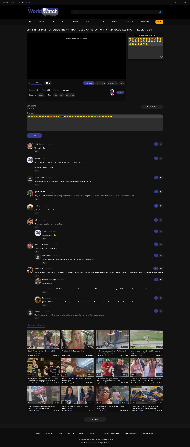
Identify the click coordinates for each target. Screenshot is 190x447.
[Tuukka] (30, 207)
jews (55, 95)
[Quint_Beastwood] (30, 245)
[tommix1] (30, 312)
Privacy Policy (130, 433)
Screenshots (112, 83)
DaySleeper (31, 355)
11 (132, 375)
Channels (129, 22)
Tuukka (37, 206)
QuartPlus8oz (40, 191)
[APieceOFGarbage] (38, 281)
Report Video (100, 83)
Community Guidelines (112, 433)
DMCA (81, 433)
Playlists (115, 22)
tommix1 (38, 311)
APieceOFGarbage (49, 279)
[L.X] (30, 221)
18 (29, 347)
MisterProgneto (41, 144)
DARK (22, 2)
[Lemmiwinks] (30, 270)
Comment (30, 113)
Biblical (41, 95)
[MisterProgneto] (30, 145)
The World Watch (92, 443)
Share (122, 83)
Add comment (152, 106)
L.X (36, 220)
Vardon (120, 92)
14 (98, 347)
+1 (161, 144)
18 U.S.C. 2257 (93, 433)
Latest (41, 22)
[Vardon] (112, 92)
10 (132, 402)
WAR (52, 22)
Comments (31, 106)
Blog (88, 22)
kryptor (37, 158)
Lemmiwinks (39, 268)
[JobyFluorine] (30, 179)
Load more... (95, 419)
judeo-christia (70, 95)
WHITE (15, 2)
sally (63, 355)
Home (29, 22)
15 (98, 402)
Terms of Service (147, 433)
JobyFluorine (39, 177)
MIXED (30, 2)
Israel (61, 95)
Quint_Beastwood (41, 244)
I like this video (29, 83)
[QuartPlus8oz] (30, 193)
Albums (76, 22)
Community (145, 22)
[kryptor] (30, 160)
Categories (101, 22)
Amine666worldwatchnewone (37, 383)
